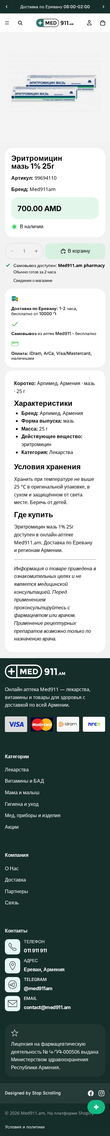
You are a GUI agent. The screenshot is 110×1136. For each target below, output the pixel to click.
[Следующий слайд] (103, 6)
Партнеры (16, 891)
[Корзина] (102, 23)
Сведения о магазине (32, 280)
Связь (12, 903)
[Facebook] (90, 1093)
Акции (12, 827)
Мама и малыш (22, 792)
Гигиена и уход (21, 804)
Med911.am (33, 1113)
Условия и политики (25, 1127)
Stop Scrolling (46, 1092)
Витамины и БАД (24, 781)
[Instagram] (101, 1093)
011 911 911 (35, 950)
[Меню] (7, 23)
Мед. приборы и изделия (33, 815)
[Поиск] (20, 23)
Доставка (15, 879)
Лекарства (17, 769)
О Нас (12, 868)
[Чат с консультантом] (96, 1107)
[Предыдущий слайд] (6, 6)
